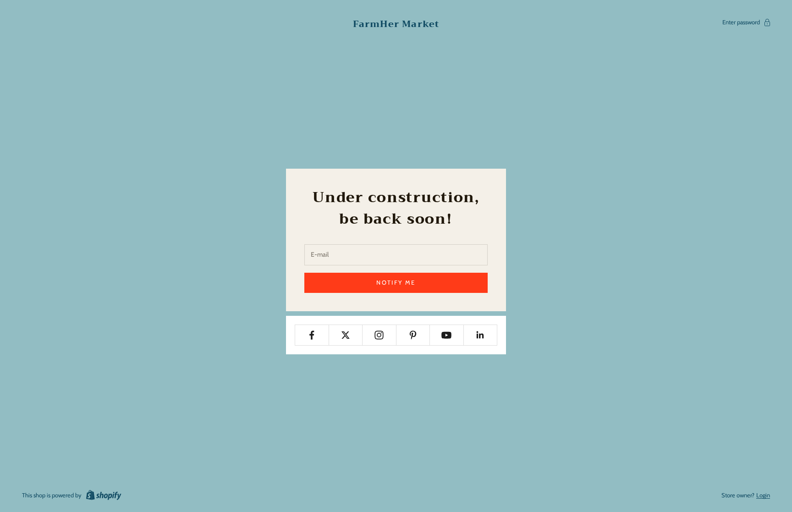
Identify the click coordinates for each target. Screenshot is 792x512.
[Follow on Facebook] (312, 335)
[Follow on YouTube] (446, 335)
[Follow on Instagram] (379, 335)
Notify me (395, 282)
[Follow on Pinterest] (413, 335)
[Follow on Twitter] (346, 335)
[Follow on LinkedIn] (480, 335)
